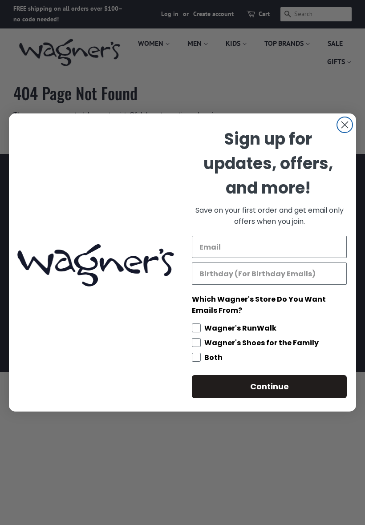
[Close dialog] (345, 125)
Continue (269, 386)
